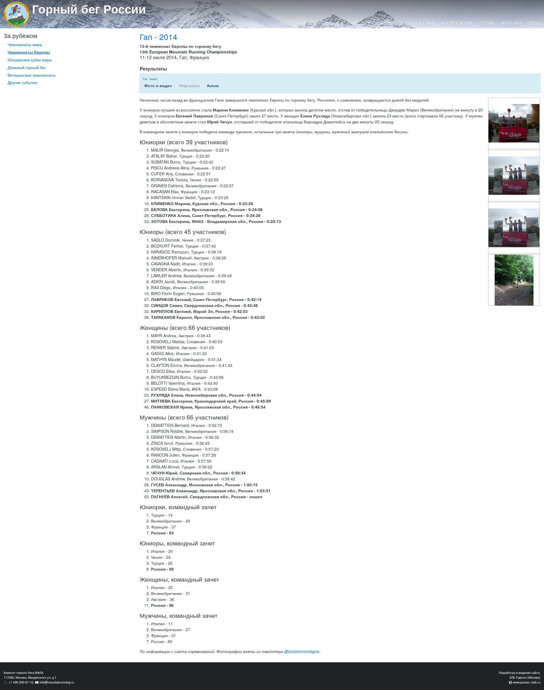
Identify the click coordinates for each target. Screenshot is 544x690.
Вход (534, 23)
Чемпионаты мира (25, 44)
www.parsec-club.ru (526, 682)
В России (420, 23)
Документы (340, 23)
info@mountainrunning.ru (57, 682)
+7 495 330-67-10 (20, 682)
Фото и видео (158, 85)
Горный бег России (89, 8)
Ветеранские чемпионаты (32, 75)
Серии (486, 23)
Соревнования (382, 23)
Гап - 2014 (158, 36)
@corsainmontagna (301, 651)
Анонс (213, 85)
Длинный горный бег (27, 67)
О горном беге (299, 23)
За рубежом (455, 23)
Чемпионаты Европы (29, 52)
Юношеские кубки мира (30, 60)
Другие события (22, 82)
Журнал (511, 23)
